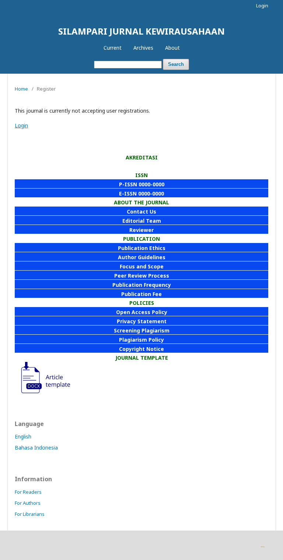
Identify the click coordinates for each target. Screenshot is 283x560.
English (23, 436)
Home (21, 88)
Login (262, 5)
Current (113, 47)
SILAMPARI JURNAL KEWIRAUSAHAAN (141, 31)
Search (176, 64)
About (172, 47)
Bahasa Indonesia (36, 447)
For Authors (28, 503)
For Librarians (30, 514)
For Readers (28, 492)
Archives (143, 47)
